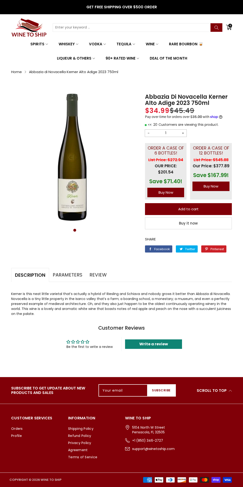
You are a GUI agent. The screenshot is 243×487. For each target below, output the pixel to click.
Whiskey (67, 44)
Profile (16, 435)
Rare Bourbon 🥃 (186, 44)
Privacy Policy (79, 442)
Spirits (37, 44)
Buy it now (188, 223)
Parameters (67, 275)
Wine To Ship (51, 480)
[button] (75, 230)
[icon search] (216, 27)
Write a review (153, 344)
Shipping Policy (80, 428)
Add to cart (188, 208)
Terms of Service (82, 457)
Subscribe (161, 390)
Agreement (78, 450)
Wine (150, 44)
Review (98, 275)
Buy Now (166, 192)
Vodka (95, 44)
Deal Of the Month (168, 58)
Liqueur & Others (74, 58)
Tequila (124, 44)
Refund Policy (79, 435)
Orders (17, 428)
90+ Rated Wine (121, 58)
